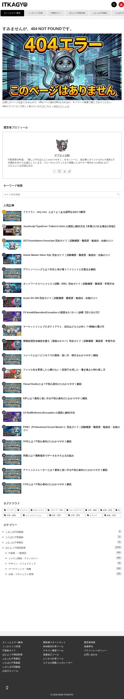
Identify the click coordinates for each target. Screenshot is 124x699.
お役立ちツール (10, 671)
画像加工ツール (51, 654)
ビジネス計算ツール (53, 658)
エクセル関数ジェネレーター (58, 662)
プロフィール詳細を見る (20, 165)
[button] (118, 194)
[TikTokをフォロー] (70, 171)
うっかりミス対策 (11, 646)
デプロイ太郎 (62, 155)
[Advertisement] (62, 601)
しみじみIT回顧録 (11, 666)
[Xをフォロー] (114, 4)
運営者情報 (89, 642)
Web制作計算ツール (53, 646)
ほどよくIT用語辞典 (12, 654)
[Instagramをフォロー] (59, 171)
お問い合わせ (91, 654)
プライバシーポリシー (95, 650)
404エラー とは (61, 106)
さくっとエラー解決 (12, 642)
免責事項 (88, 646)
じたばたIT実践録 (11, 662)
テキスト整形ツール (53, 650)
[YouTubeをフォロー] (121, 4)
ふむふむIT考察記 (11, 658)
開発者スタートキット (54, 642)
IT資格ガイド (9, 650)
